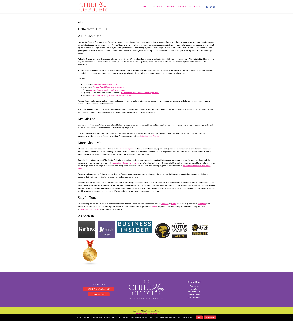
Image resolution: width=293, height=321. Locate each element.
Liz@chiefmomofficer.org (89, 209)
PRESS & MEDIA (156, 7)
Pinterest (154, 207)
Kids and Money (194, 292)
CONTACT (182, 7)
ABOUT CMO (170, 7)
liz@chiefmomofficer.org (149, 136)
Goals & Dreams (194, 297)
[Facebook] (207, 7)
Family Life (194, 289)
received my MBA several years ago (126, 163)
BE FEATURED (195, 7)
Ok (199, 317)
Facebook (164, 204)
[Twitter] (211, 7)
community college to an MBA (105, 84)
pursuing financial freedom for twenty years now (108, 90)
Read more (210, 317)
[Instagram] (214, 7)
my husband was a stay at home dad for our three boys (111, 96)
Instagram (202, 204)
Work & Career (194, 295)
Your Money (194, 286)
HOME (144, 7)
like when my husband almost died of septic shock (140, 93)
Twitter (173, 204)
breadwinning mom (126, 149)
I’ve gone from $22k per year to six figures (108, 87)
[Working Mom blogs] (90, 253)
